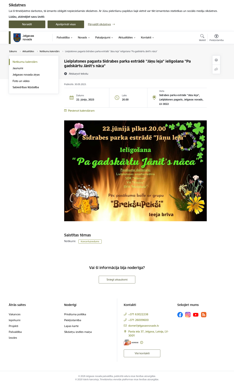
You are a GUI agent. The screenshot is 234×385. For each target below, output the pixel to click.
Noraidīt (27, 24)
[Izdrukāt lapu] (216, 60)
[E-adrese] (131, 342)
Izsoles (13, 337)
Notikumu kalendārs (25, 61)
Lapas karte (71, 326)
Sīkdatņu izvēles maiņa (78, 332)
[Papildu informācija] (141, 342)
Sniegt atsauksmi (117, 279)
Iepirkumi (14, 320)
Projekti (13, 326)
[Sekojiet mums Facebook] (180, 314)
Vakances (14, 314)
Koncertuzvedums (90, 241)
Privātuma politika (75, 314)
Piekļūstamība (72, 320)
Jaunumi (18, 68)
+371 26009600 (138, 320)
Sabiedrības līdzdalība (26, 87)
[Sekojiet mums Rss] (203, 314)
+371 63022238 (138, 314)
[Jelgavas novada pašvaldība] (26, 37)
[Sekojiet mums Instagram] (188, 314)
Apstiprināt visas (66, 24)
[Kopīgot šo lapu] (216, 69)
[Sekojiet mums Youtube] (196, 314)
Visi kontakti (142, 353)
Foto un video (21, 81)
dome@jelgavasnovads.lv (143, 325)
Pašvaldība (15, 332)
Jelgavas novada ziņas (26, 74)
